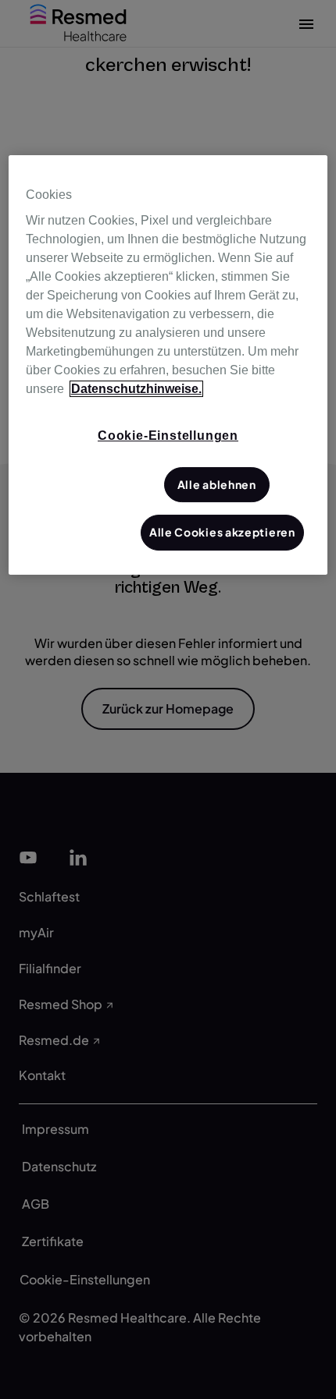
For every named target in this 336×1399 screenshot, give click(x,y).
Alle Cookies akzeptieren (222, 533)
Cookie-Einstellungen (168, 436)
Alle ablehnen (216, 484)
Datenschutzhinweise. (136, 389)
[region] (168, 365)
